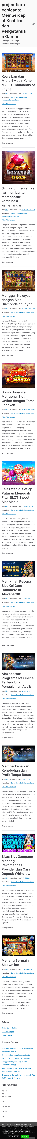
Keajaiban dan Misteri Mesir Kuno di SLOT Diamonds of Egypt (18, 1049)
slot (3, 1102)
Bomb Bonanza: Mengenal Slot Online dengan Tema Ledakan (16, 1069)
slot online (6, 1107)
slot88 (4, 1112)
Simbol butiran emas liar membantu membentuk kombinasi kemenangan (18, 196)
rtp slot (5, 1091)
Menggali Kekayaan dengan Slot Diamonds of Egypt (17, 300)
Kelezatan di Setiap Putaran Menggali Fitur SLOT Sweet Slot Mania (18, 1076)
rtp (3, 1094)
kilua (6, 93)
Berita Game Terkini (18, 97)
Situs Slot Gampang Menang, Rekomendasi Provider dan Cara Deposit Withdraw (17, 865)
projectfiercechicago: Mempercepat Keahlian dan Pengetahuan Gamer (14, 20)
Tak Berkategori (8, 1032)
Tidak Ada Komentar (9, 104)
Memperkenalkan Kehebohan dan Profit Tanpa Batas (16, 770)
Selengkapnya (7, 143)
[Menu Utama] (33, 23)
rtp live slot (6, 1097)
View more (11, 1133)
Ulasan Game (14, 100)
